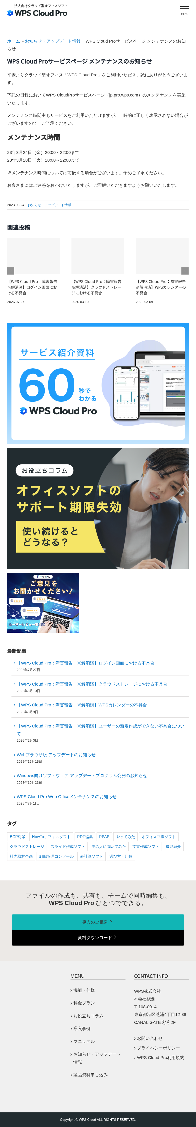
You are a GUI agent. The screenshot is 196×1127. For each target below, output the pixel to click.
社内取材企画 (21, 856)
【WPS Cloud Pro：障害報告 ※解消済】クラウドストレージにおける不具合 (98, 287)
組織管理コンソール (56, 856)
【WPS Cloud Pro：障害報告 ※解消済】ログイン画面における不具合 (34, 287)
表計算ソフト (91, 856)
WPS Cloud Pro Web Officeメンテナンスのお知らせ (67, 796)
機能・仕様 (86, 990)
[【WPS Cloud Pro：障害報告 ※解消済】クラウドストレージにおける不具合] (97, 256)
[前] (10, 271)
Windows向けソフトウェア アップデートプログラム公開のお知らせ (82, 775)
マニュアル (86, 1041)
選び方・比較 (120, 856)
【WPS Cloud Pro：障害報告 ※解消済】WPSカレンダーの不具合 (163, 287)
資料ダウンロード (95, 937)
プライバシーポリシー (158, 1048)
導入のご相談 (95, 922)
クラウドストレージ (27, 846)
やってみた (125, 836)
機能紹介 (173, 846)
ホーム (13, 41)
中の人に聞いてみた (109, 846)
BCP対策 (18, 836)
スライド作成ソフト (68, 846)
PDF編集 (85, 836)
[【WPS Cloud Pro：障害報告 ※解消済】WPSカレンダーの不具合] (162, 256)
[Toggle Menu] (184, 8)
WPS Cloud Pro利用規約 (160, 1057)
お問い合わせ (150, 1038)
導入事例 (82, 1028)
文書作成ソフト (145, 846)
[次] (185, 271)
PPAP (104, 836)
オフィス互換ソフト (159, 836)
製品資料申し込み (90, 1074)
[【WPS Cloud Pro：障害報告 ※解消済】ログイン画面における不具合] (33, 256)
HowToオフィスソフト (51, 836)
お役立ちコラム (88, 1016)
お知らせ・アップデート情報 (53, 41)
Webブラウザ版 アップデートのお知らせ (56, 754)
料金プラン (84, 1003)
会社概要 (146, 999)
